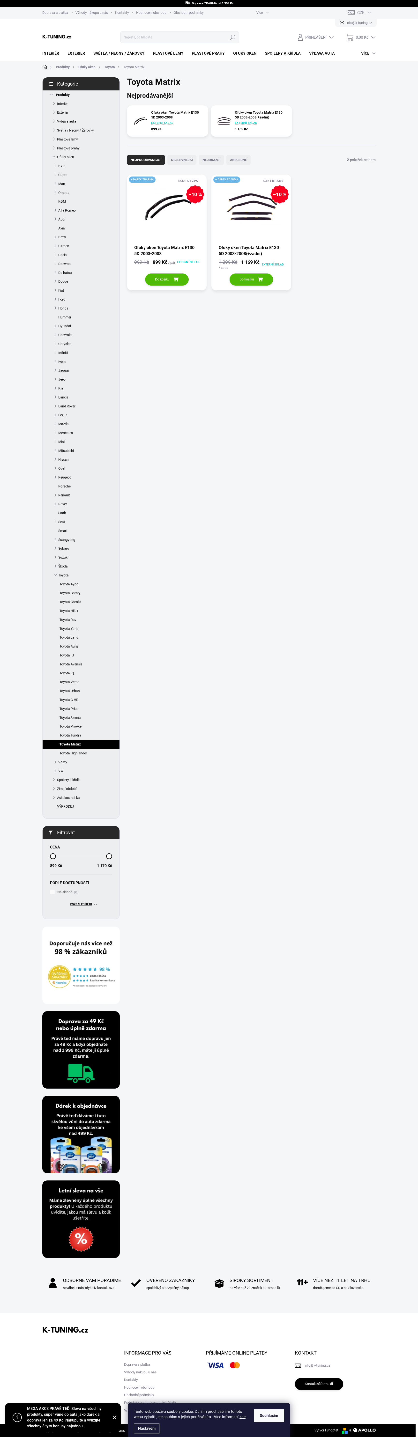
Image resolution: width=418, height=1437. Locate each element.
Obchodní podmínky (189, 13)
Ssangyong (66, 540)
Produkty (63, 95)
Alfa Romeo (67, 210)
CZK (361, 12)
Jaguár (63, 370)
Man (61, 184)
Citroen (63, 246)
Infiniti (63, 353)
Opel (61, 468)
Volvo (62, 762)
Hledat (233, 37)
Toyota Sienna (70, 718)
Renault (64, 495)
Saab (62, 513)
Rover (62, 504)
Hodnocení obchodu (151, 13)
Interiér (62, 104)
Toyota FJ (67, 655)
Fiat (61, 290)
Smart (62, 531)
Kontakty (122, 13)
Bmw (62, 237)
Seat (61, 522)
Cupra (62, 175)
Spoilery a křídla (69, 780)
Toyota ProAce (71, 726)
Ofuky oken (65, 157)
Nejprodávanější (146, 160)
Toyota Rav (68, 620)
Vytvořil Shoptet (326, 1430)
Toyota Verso (69, 682)
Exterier (62, 112)
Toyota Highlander (73, 753)
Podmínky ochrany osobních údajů (150, 1403)
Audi (61, 219)
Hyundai (64, 326)
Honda (63, 308)
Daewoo (64, 264)
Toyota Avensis (71, 664)
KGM (62, 201)
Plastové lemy (67, 139)
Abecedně (238, 160)
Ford (61, 299)
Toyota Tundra (70, 735)
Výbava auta (66, 121)
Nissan (63, 459)
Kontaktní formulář (319, 1384)
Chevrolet (65, 335)
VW (60, 771)
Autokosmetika (68, 798)
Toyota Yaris (69, 629)
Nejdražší (211, 160)
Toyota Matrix (70, 744)
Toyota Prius (69, 709)
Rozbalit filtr (81, 904)
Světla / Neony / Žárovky (75, 130)
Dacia (62, 255)
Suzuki (63, 557)
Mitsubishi (66, 451)
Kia (60, 388)
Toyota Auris (69, 646)
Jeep (62, 379)
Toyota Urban (70, 691)
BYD (61, 166)
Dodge (63, 281)
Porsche (64, 486)
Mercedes (65, 433)
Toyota (63, 575)
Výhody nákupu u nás (91, 13)
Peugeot (64, 477)
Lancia (63, 397)
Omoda (63, 193)
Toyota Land (69, 637)
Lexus (62, 415)
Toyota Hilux (69, 611)
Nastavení (147, 1428)
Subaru (63, 548)
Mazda (63, 424)
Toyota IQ (67, 673)
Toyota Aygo (69, 584)
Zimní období (66, 789)
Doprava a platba (55, 13)
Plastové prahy (68, 148)
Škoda (63, 566)
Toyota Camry (70, 593)
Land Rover (66, 406)
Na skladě (67, 892)
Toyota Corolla (70, 602)
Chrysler (64, 344)
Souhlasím (269, 1415)
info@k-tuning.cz (317, 1365)
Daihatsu (65, 273)
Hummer (64, 317)
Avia (61, 228)
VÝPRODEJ (65, 806)
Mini (61, 442)
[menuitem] (52, 53)
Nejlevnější (182, 160)
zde (242, 1417)
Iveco (62, 362)
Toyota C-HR (69, 700)
